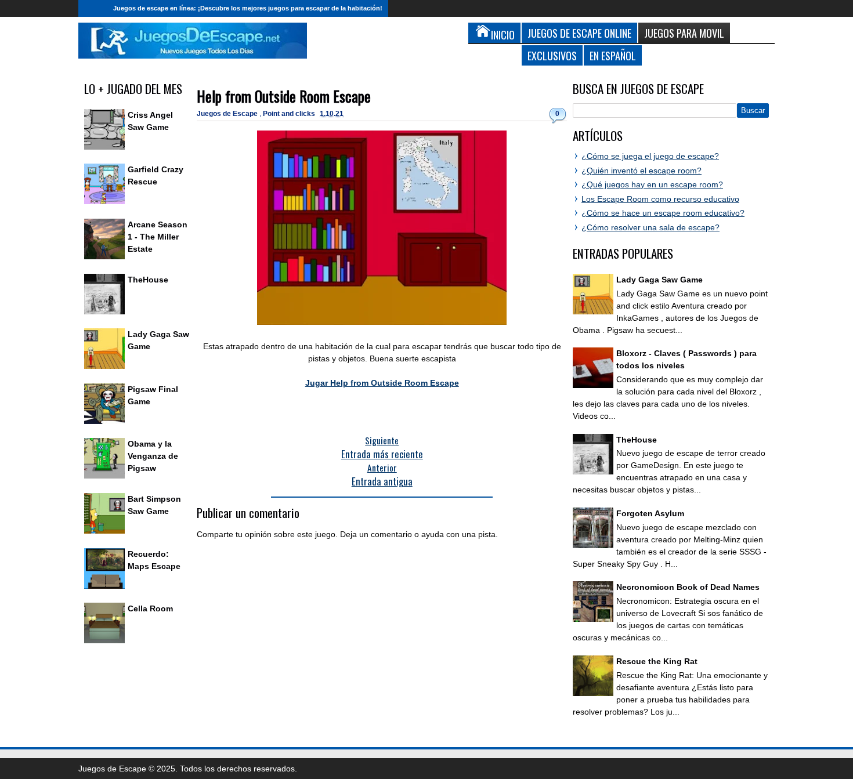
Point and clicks (290, 114)
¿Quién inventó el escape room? (641, 170)
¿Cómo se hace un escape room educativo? (662, 213)
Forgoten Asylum (650, 513)
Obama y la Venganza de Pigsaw (153, 456)
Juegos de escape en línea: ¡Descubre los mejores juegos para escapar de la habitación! (247, 8)
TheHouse (148, 279)
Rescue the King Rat (656, 661)
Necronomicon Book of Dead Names (688, 587)
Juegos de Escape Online (579, 33)
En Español (613, 55)
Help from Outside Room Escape (284, 96)
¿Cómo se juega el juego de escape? (650, 156)
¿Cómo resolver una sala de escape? (650, 227)
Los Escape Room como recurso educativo (660, 199)
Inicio (92, 8)
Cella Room (150, 608)
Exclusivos (552, 55)
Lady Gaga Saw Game (659, 279)
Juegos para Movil (684, 33)
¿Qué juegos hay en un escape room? (652, 184)
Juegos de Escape (228, 114)
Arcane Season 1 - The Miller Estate (157, 236)
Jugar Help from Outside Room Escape (382, 382)
